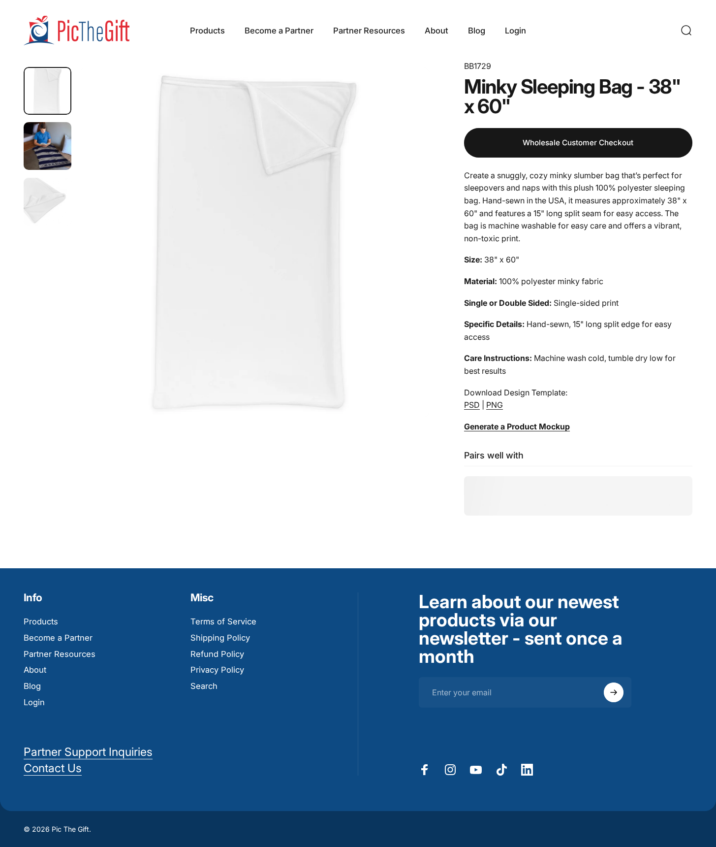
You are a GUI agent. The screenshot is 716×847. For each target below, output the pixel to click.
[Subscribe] (613, 692)
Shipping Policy (220, 638)
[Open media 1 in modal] (254, 242)
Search (204, 686)
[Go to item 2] (47, 146)
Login (34, 702)
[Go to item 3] (47, 202)
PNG (494, 405)
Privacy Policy (217, 670)
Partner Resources (59, 654)
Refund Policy (217, 654)
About (35, 670)
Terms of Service (223, 621)
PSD (472, 405)
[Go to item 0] (47, 91)
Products (41, 621)
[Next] (404, 260)
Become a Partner (58, 638)
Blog (32, 686)
